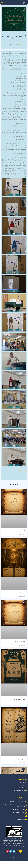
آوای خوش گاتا (22, 592)
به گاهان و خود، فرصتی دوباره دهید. (19, 699)
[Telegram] (14, 851)
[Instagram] (17, 851)
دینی (10, 44)
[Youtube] (7, 851)
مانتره (9, 44)
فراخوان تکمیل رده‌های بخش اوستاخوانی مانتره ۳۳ (17, 530)
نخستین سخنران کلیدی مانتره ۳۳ (19, 759)
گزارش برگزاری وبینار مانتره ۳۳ (20, 641)
